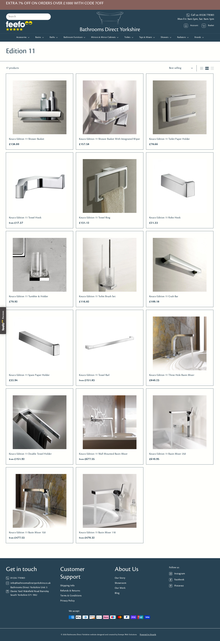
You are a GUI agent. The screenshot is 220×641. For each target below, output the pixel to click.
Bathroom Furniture (73, 37)
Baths (52, 37)
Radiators (181, 37)
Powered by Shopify (148, 635)
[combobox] (28, 16)
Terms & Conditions (71, 595)
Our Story (120, 578)
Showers (165, 37)
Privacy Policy (67, 601)
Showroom (120, 583)
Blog (117, 593)
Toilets (127, 37)
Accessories (21, 37)
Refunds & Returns (70, 590)
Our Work (120, 588)
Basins (38, 37)
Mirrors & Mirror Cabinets (103, 37)
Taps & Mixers (146, 37)
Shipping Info (67, 585)
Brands (198, 37)
